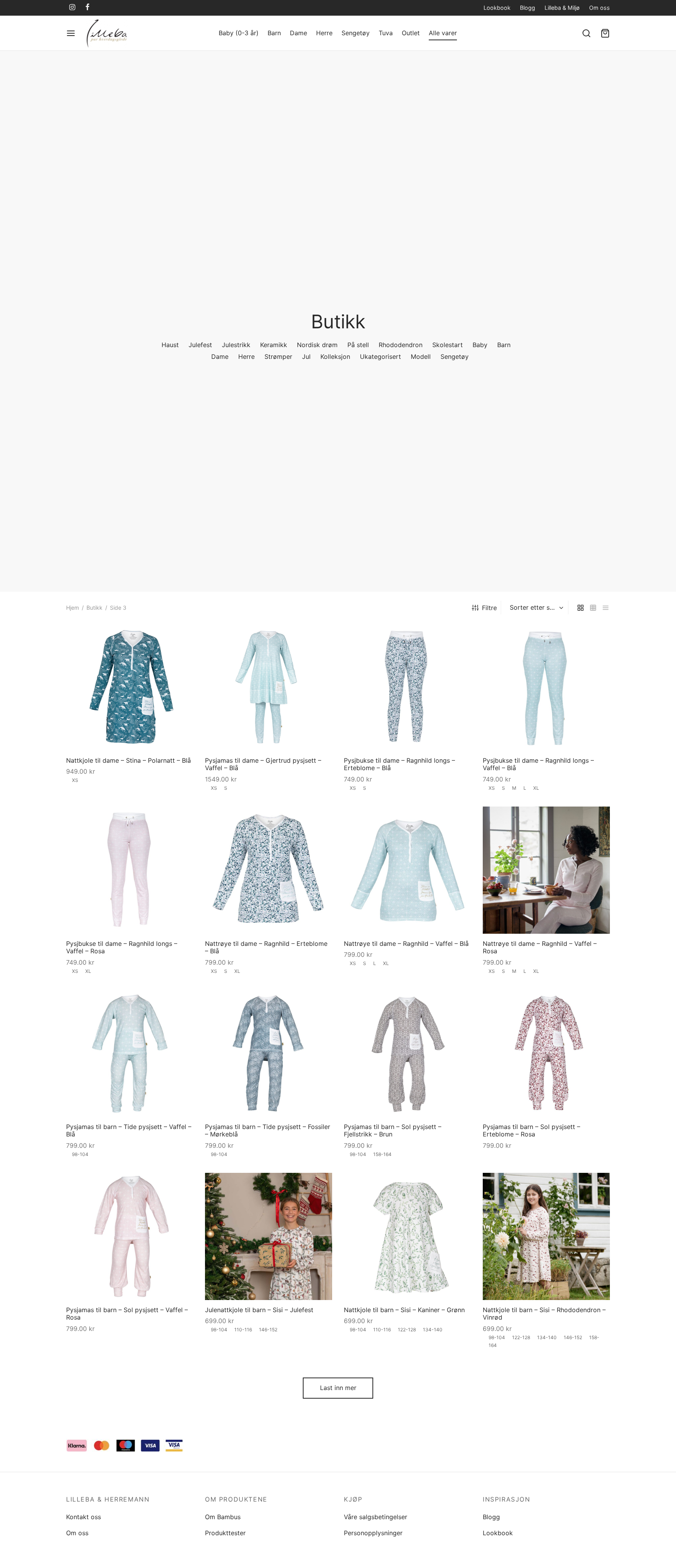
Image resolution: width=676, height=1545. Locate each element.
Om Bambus (223, 1517)
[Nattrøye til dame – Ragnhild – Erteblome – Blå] (268, 870)
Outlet (411, 33)
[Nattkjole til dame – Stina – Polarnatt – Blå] (129, 687)
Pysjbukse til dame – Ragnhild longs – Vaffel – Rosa (121, 947)
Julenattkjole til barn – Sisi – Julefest (259, 1310)
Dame (298, 33)
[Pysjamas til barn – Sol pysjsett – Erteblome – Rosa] (546, 1053)
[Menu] (71, 33)
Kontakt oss (83, 1517)
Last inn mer (338, 1388)
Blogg (527, 7)
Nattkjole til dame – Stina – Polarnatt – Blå (128, 760)
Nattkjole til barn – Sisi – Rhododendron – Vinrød (544, 1313)
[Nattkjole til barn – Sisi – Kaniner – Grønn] (407, 1236)
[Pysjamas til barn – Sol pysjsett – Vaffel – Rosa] (129, 1236)
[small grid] (593, 607)
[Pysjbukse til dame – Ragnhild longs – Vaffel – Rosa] (129, 870)
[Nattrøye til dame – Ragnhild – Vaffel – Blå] (407, 870)
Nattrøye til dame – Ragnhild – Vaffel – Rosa (540, 947)
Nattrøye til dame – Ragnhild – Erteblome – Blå (266, 947)
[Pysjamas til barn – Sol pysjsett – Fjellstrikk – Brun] (407, 1053)
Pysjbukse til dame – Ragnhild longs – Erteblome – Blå (399, 764)
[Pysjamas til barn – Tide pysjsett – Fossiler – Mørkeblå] (268, 1053)
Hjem (72, 607)
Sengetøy (356, 33)
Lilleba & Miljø (562, 7)
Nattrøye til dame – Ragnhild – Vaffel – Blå (406, 943)
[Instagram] (72, 7)
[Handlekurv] (605, 33)
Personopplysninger (373, 1533)
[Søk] (586, 33)
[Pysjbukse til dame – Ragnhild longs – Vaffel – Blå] (546, 687)
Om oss (599, 7)
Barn (274, 33)
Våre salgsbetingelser (375, 1517)
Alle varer (443, 33)
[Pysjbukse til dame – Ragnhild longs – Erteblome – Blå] (407, 687)
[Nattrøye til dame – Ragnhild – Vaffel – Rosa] (546, 870)
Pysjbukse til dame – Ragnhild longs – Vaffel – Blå (538, 764)
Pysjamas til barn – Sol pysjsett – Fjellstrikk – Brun (392, 1130)
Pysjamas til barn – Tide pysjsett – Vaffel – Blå (128, 1130)
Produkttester (225, 1533)
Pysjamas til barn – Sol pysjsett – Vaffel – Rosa (127, 1313)
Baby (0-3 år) (239, 33)
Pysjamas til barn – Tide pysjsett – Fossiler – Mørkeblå (267, 1130)
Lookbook (497, 7)
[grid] (580, 607)
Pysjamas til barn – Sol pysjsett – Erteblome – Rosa (531, 1130)
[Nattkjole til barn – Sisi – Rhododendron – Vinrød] (546, 1236)
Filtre (489, 608)
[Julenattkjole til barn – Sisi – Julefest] (268, 1236)
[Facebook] (87, 7)
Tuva (386, 33)
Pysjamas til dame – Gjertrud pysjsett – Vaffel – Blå (263, 764)
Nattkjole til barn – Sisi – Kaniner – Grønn (404, 1310)
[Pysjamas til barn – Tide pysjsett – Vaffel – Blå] (129, 1053)
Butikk (94, 607)
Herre (324, 33)
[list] (605, 607)
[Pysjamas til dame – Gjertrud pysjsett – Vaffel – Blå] (268, 687)
